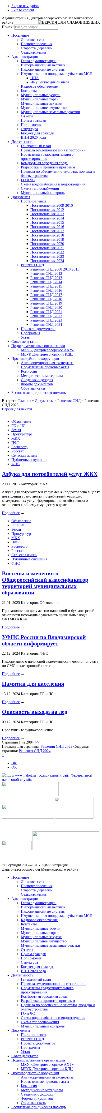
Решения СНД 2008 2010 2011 (54, 269)
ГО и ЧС (28, 180)
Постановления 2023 (47, 256)
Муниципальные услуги (40, 95)
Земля (16, 430)
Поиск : (8, 27)
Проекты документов (38, 329)
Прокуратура (21, 434)
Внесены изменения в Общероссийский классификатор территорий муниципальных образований (45, 583)
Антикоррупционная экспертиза (47, 363)
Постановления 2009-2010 (51, 205)
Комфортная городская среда (44, 163)
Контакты (29, 91)
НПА (34, 78)
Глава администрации (38, 61)
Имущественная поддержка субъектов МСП (57, 74)
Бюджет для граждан (37, 133)
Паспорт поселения (36, 44)
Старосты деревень (36, 48)
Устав (25, 337)
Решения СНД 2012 (46, 273)
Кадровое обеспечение (39, 86)
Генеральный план (36, 146)
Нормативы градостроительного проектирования (47, 156)
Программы (30, 333)
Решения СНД (32, 265)
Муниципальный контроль (43, 193)
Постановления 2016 (47, 227)
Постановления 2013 (47, 214)
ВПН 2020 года (33, 137)
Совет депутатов (24, 341)
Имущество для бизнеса (49, 82)
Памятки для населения (33, 684)
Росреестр (19, 447)
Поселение (20, 35)
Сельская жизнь (33, 52)
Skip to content (22, 10)
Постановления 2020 (47, 244)
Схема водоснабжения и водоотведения (53, 184)
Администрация (24, 57)
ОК (14, 767)
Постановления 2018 (47, 235)
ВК (14, 763)
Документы (20, 197)
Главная (24, 401)
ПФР (15, 443)
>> (37, 742)
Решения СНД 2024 (46, 324)
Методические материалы (42, 376)
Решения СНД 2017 (46, 295)
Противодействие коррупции (35, 359)
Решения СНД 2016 (46, 290)
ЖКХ (15, 438)
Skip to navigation (25, 6)
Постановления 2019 (47, 239)
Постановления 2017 (47, 231)
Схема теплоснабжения (40, 188)
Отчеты (27, 116)
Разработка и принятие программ (48, 167)
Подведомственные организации (38, 346)
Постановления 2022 (47, 252)
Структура (29, 129)
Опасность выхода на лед (34, 712)
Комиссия (29, 371)
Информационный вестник (43, 65)
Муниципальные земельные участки (50, 112)
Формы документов (37, 384)
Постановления (33, 201)
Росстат (17, 451)
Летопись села (32, 40)
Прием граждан (33, 120)
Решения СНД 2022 (46, 316)
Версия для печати (17, 409)
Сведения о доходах (37, 380)
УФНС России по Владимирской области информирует (44, 640)
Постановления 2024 (47, 261)
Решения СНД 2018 (46, 299)
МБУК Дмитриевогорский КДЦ (47, 354)
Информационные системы (43, 69)
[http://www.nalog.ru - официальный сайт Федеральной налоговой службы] (51, 780)
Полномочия (31, 125)
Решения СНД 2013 (46, 278)
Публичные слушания (29, 460)
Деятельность (22, 142)
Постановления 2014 (47, 218)
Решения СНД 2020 (46, 307)
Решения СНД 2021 (46, 312)
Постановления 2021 (47, 248)
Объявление (21, 421)
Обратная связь (33, 388)
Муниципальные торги (40, 99)
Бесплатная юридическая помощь (38, 393)
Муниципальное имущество (44, 108)
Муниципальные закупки (41, 103)
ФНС (15, 464)
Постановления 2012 (47, 210)
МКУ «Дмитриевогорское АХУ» (47, 350)
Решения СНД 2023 (46, 320)
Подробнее (11, 513)
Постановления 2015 (47, 222)
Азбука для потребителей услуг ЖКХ (49, 474)
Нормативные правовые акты (45, 367)
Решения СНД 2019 (46, 303)
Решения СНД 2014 (46, 282)
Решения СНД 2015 (46, 286)
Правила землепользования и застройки (53, 150)
